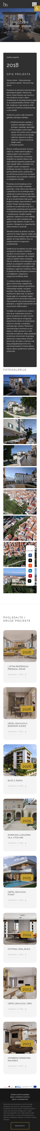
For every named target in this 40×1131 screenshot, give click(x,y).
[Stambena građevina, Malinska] (20, 1023)
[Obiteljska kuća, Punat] (20, 857)
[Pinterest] (30, 575)
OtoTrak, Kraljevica (19, 949)
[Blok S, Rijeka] (20, 746)
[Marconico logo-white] (5, 3)
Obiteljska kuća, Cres (20, 1003)
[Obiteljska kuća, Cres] (20, 968)
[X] (30, 560)
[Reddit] (30, 565)
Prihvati (20, 1126)
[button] (37, 8)
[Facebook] (30, 555)
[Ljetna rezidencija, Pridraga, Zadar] (20, 631)
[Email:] (29, 581)
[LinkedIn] (30, 570)
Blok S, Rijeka (15, 780)
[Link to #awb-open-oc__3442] (34, 4)
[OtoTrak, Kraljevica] (20, 914)
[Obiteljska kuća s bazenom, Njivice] (20, 688)
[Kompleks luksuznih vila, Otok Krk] (20, 800)
